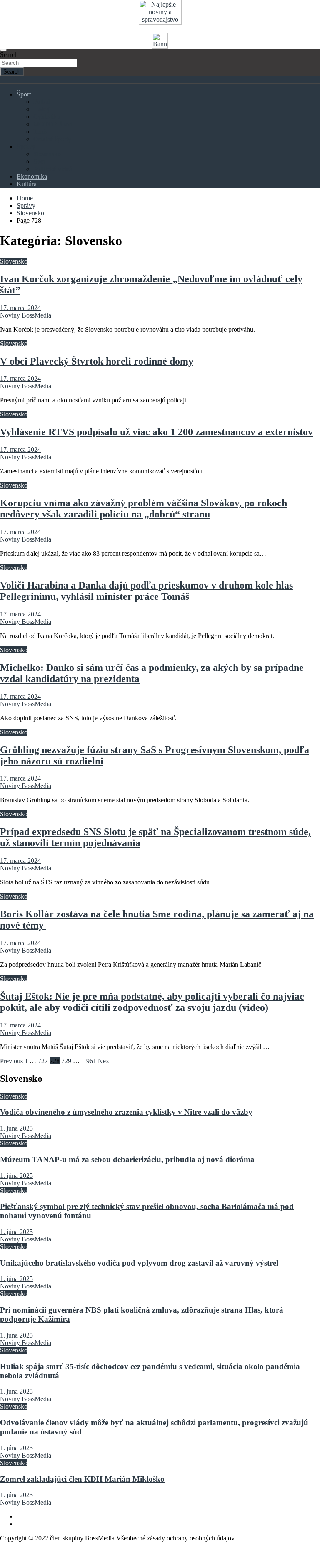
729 (66, 1060)
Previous (11, 1060)
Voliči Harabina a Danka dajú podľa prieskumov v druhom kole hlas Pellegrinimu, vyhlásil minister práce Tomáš (146, 591)
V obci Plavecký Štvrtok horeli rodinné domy (96, 361)
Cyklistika (46, 116)
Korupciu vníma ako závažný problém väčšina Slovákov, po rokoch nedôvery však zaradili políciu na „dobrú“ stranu (143, 509)
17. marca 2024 (20, 307)
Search (9, 54)
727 (43, 1060)
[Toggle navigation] (3, 50)
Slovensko (47, 154)
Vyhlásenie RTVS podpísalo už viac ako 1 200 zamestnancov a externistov (156, 431)
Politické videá (52, 168)
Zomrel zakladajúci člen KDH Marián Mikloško (82, 1479)
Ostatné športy (52, 139)
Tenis (40, 131)
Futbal (41, 101)
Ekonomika (32, 176)
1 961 (88, 1060)
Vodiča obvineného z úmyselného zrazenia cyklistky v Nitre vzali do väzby (126, 1112)
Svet (39, 161)
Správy (26, 146)
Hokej (41, 109)
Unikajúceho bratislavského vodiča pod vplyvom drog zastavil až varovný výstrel (139, 1263)
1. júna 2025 (16, 1128)
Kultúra (27, 183)
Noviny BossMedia (25, 315)
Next (104, 1060)
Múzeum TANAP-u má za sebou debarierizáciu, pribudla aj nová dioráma (127, 1159)
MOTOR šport (52, 124)
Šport (24, 94)
